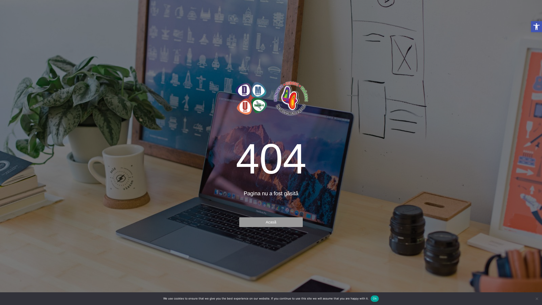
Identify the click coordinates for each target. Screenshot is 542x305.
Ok (375, 298)
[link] (536, 26)
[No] (537, 299)
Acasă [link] (271, 222)
